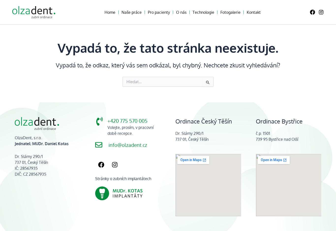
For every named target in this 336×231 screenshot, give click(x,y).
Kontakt (254, 12)
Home (110, 12)
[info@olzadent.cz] (98, 144)
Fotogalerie (230, 12)
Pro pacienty (159, 12)
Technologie (203, 12)
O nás (181, 12)
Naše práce (132, 12)
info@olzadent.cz (127, 145)
